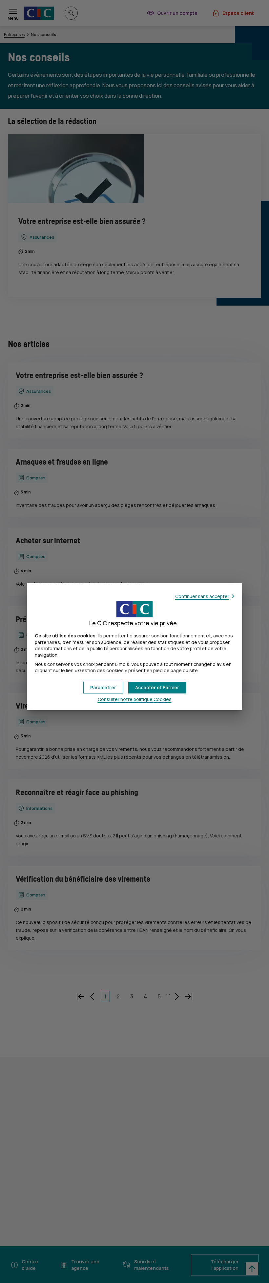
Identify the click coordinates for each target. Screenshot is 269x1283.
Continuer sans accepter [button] (202, 596)
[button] (157, 687)
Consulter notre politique (135, 699)
